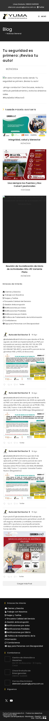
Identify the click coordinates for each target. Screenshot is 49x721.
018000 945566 (32, 4)
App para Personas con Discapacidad (22, 323)
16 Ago (34, 512)
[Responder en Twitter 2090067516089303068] (5, 504)
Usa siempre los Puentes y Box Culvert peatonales (24, 185)
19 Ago (34, 334)
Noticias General (14, 33)
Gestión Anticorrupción (14, 304)
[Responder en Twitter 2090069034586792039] (5, 443)
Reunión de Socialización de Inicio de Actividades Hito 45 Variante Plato (24, 269)
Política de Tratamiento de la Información (23, 317)
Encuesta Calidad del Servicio (17, 301)
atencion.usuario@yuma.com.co (22, 7)
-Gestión (37, 716)
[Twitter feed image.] (24, 367)
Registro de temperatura (14, 716)
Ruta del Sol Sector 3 (19, 334)
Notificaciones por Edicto (15, 314)
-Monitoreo (28, 716)
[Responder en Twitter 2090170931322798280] (5, 385)
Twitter (41, 7)
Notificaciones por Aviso (15, 307)
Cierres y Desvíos (13, 291)
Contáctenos (10, 320)
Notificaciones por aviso (18, 625)
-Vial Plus (38, 718)
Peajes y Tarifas (11, 298)
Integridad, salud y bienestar (24, 139)
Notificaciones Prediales (15, 311)
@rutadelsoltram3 (11, 339)
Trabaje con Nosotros (14, 295)
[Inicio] (3, 33)
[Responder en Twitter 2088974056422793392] (5, 577)
